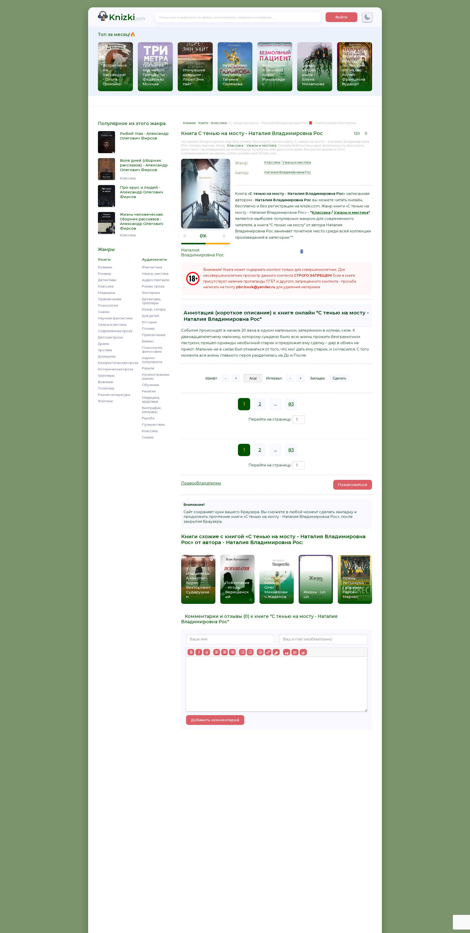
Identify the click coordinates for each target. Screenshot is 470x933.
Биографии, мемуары (151, 410)
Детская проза (110, 337)
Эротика (105, 350)
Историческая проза (115, 369)
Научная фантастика (115, 318)
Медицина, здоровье (151, 399)
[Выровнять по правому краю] (232, 652)
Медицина (106, 293)
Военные (105, 382)
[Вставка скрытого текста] (303, 652)
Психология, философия (152, 349)
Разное (148, 368)
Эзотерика (151, 293)
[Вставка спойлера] (294, 652)
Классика (106, 286)
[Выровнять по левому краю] (216, 652)
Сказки (103, 312)
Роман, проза (153, 286)
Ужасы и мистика (112, 324)
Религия (149, 391)
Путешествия (153, 424)
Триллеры (106, 375)
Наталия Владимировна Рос (202, 252)
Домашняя (107, 356)
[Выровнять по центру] (224, 652)
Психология (108, 305)
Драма (103, 344)
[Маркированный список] (242, 652)
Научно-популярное (152, 360)
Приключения (153, 335)
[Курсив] (198, 652)
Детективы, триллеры (151, 301)
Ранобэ (148, 418)
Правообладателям (201, 483)
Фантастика (152, 267)
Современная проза (115, 331)
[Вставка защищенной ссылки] (276, 652)
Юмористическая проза (118, 363)
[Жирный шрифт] (191, 652)
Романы (104, 273)
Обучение (150, 385)
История (149, 322)
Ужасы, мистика (155, 273)
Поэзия (148, 328)
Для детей (150, 316)
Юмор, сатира (153, 309)
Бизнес (148, 341)
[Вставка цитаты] (286, 652)
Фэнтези (105, 401)
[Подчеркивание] (206, 652)
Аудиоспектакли (155, 280)
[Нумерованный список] (250, 652)
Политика (106, 388)
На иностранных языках (155, 376)
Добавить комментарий (215, 720)
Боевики (105, 267)
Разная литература (114, 395)
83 (291, 404)
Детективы (107, 280)
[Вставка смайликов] (260, 652)
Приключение (109, 299)
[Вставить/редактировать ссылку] (268, 652)
